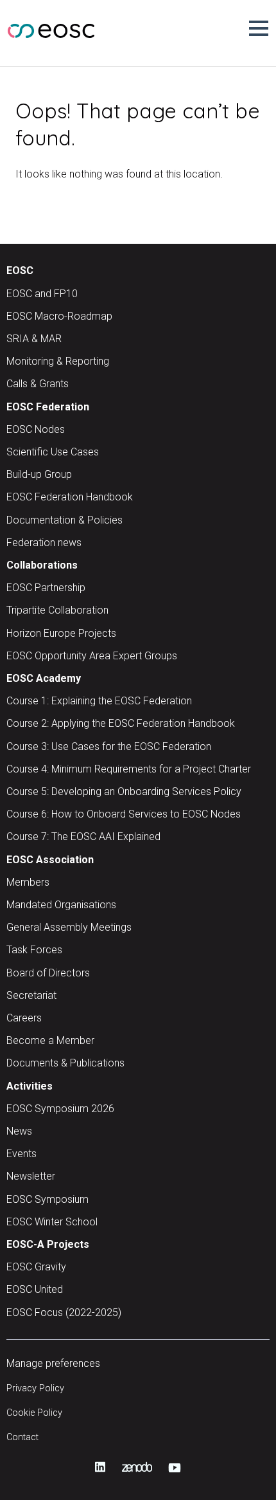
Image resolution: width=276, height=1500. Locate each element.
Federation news (44, 542)
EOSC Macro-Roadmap (59, 316)
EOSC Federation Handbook (69, 497)
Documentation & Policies (64, 520)
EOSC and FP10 (42, 294)
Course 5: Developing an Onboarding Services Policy (123, 791)
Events (21, 1154)
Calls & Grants (37, 384)
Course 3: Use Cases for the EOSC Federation (108, 746)
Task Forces (34, 950)
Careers (24, 1018)
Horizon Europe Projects (61, 633)
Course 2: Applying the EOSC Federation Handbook (120, 723)
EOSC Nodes (35, 429)
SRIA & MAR (34, 339)
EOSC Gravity (36, 1267)
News (19, 1131)
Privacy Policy (35, 1388)
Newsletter (30, 1176)
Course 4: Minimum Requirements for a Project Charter (128, 769)
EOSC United (34, 1289)
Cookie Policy (34, 1412)
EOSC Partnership (45, 587)
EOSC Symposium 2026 (60, 1108)
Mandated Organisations (61, 905)
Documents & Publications (65, 1063)
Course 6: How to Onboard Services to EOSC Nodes (123, 814)
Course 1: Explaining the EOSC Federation (99, 701)
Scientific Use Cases (52, 452)
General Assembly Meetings (69, 927)
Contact (22, 1437)
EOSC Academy (43, 678)
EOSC (19, 270)
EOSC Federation (47, 407)
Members (27, 882)
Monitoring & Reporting (57, 361)
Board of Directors (48, 973)
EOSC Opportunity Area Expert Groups (91, 656)
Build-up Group (39, 474)
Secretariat (31, 995)
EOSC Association (50, 860)
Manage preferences (53, 1363)
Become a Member (50, 1040)
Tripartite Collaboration (57, 610)
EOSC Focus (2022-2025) (63, 1312)
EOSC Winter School (52, 1222)
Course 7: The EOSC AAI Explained (83, 836)
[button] (258, 28)
